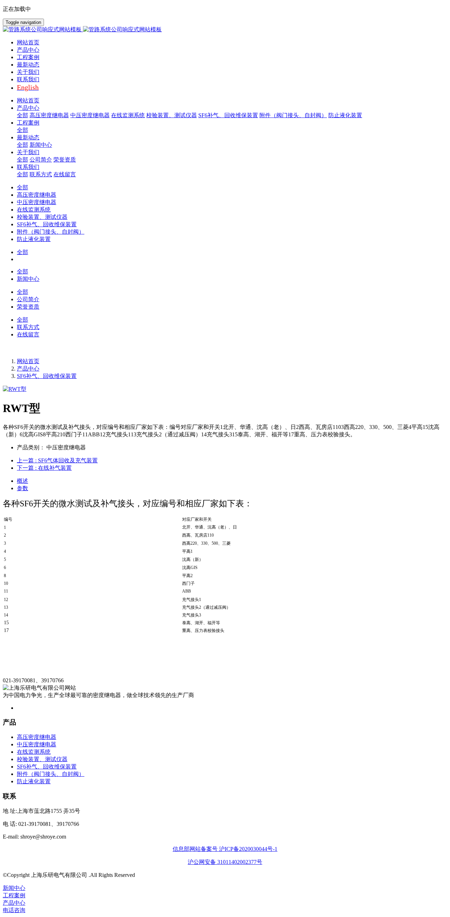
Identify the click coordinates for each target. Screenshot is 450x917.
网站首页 (28, 42)
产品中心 (28, 369)
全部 (22, 115)
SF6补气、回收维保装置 (47, 376)
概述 (22, 481)
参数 (22, 488)
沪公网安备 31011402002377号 (225, 862)
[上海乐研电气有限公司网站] (225, 29)
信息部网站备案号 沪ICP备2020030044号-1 (225, 849)
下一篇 (44, 468)
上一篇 (57, 460)
